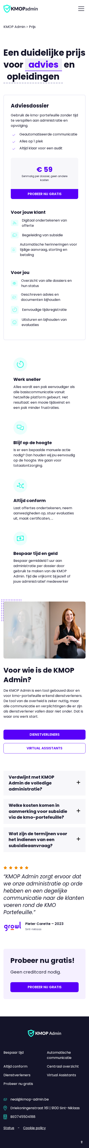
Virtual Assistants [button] (44, 748)
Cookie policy (34, 1127)
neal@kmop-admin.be (29, 1099)
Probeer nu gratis (18, 1083)
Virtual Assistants (61, 1075)
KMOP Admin (14, 26)
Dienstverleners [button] (45, 734)
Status (8, 1127)
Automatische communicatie (59, 1055)
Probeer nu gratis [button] (45, 193)
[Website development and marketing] (82, 1141)
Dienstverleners (16, 1075)
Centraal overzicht (63, 1066)
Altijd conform (15, 1066)
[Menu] (81, 8)
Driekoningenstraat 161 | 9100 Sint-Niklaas (45, 1108)
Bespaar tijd (13, 1052)
